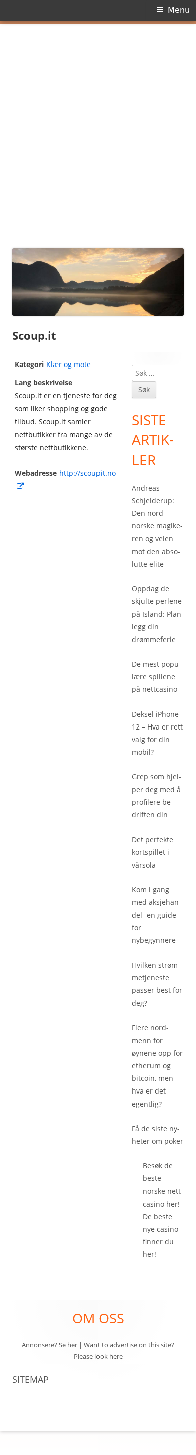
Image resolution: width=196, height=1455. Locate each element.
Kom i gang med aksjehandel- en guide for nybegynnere (156, 915)
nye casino (160, 1229)
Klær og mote (68, 364)
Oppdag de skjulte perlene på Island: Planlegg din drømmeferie (158, 614)
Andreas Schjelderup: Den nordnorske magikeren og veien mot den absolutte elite (157, 526)
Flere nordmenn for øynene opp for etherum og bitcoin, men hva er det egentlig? (157, 1065)
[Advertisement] (98, 133)
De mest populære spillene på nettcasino (156, 676)
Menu (179, 10)
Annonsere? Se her (49, 1344)
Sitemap (30, 1379)
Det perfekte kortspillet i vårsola (152, 852)
